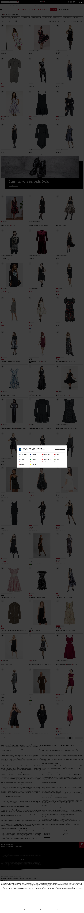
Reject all (42, 909)
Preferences (58, 909)
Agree (25, 909)
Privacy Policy (79, 888)
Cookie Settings (55, 888)
